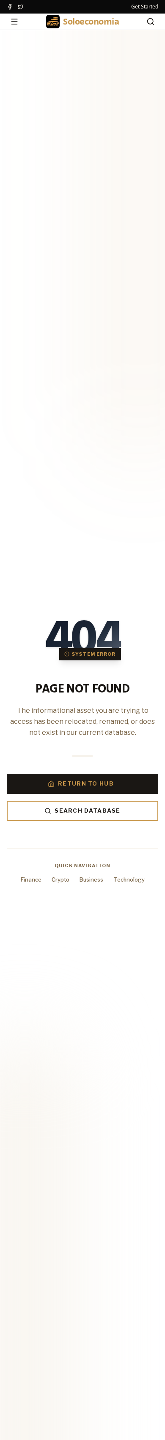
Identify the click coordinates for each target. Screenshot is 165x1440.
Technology (129, 879)
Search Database (88, 810)
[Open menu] (14, 22)
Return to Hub (86, 783)
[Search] (150, 22)
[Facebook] (10, 7)
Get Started (144, 6)
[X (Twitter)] (21, 7)
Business (91, 879)
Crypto (60, 879)
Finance (31, 879)
